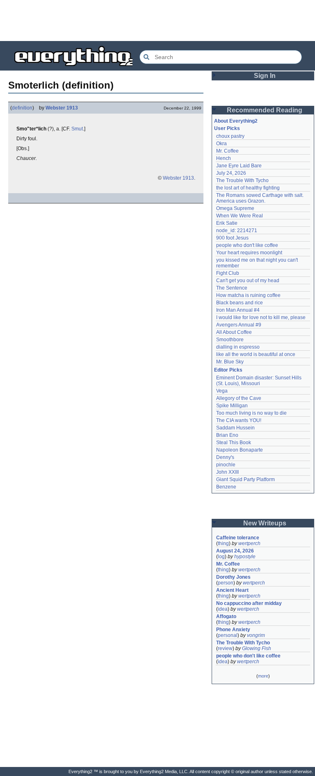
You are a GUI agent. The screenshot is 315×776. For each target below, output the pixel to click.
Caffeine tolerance (237, 538)
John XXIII (227, 472)
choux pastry (230, 136)
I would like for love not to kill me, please (261, 317)
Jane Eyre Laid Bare (239, 166)
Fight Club (227, 273)
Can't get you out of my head (247, 280)
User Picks (227, 128)
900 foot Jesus (232, 238)
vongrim (256, 635)
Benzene (226, 487)
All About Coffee (234, 332)
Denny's (225, 457)
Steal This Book (233, 442)
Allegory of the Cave (238, 398)
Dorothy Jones (233, 577)
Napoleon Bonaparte (239, 450)
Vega (222, 391)
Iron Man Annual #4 (238, 310)
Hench (223, 158)
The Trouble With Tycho (242, 180)
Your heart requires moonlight (249, 253)
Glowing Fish (256, 648)
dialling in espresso (238, 347)
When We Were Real (239, 216)
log (221, 556)
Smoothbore (230, 339)
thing (223, 543)
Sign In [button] (265, 75)
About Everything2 (236, 121)
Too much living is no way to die (251, 413)
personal (227, 635)
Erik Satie (226, 223)
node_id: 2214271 (236, 230)
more (263, 675)
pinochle (225, 465)
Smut (77, 129)
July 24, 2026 (231, 173)
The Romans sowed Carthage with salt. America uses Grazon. (260, 198)
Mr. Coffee (227, 151)
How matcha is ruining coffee (248, 295)
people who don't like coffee (247, 245)
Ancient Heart (232, 590)
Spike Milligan (232, 406)
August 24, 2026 (235, 551)
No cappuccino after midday (249, 603)
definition (22, 108)
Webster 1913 (62, 108)
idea (223, 609)
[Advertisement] (157, 20)
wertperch (249, 543)
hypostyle (245, 556)
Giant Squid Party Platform (245, 479)
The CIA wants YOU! (238, 420)
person (225, 583)
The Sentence (231, 288)
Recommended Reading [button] (264, 110)
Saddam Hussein (235, 428)
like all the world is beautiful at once (255, 354)
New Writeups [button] (264, 523)
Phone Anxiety (233, 629)
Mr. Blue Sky (230, 362)
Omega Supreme (235, 208)
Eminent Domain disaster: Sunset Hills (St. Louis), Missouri (259, 380)
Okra (221, 143)
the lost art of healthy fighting (248, 188)
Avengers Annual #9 (238, 325)
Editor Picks (228, 370)
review (225, 648)
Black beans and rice (239, 303)
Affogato (226, 616)
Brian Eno (227, 435)
